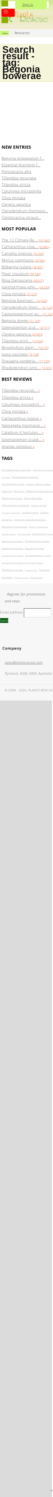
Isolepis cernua (38, 505)
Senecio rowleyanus (38, 527)
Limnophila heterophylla (12, 555)
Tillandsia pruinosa (12, 570)
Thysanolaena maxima (24, 477)
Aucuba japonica (33, 555)
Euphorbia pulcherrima (11, 513)
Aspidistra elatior (30, 512)
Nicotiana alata (23, 534)
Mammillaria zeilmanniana (14, 526)
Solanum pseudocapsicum (29, 519)
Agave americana (12, 498)
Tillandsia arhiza (31, 570)
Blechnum (19, 491)
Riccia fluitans (36, 577)
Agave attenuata (33, 498)
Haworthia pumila (12, 548)
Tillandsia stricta (21, 577)
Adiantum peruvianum (39, 491)
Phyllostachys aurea (37, 541)
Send (4, 620)
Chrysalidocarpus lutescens (16, 470)
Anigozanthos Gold (13, 484)
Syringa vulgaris (8, 534)
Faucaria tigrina (34, 548)
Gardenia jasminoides (12, 541)
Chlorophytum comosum (15, 505)
